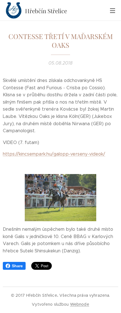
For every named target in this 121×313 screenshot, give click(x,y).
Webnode (79, 304)
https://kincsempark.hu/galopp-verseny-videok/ (54, 154)
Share (17, 266)
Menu (112, 10)
